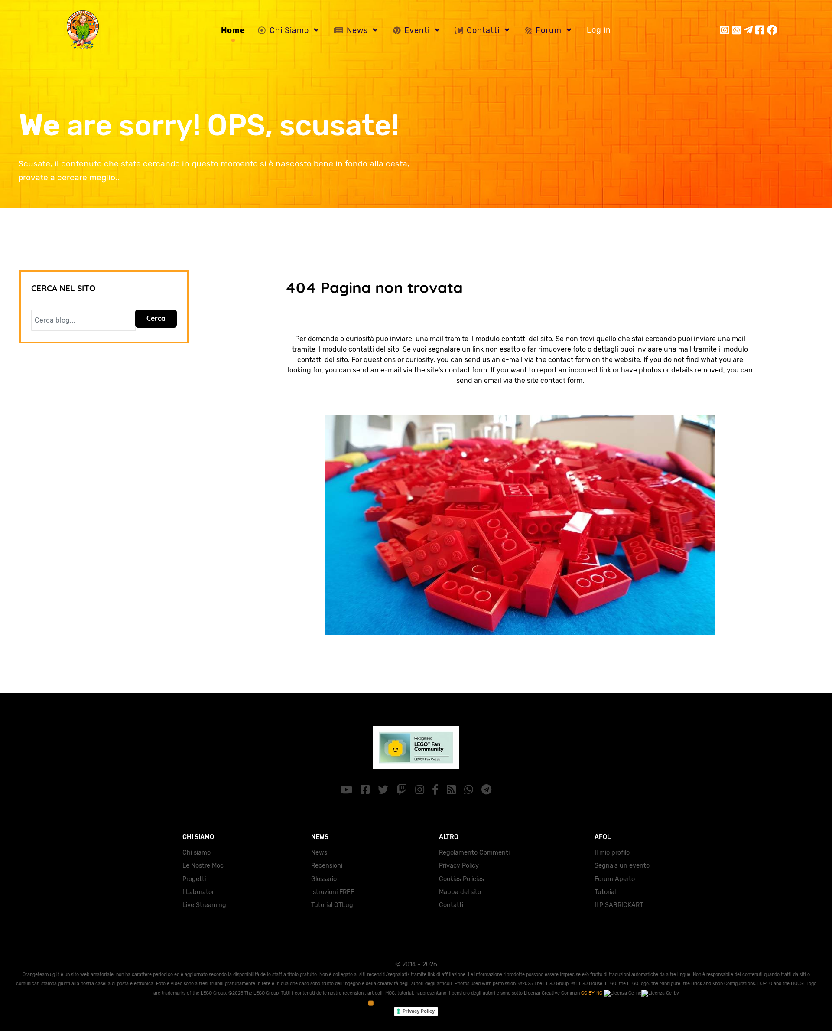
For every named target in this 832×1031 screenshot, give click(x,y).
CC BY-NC (592, 993)
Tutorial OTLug (332, 905)
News (319, 852)
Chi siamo (196, 852)
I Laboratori (198, 892)
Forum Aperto (615, 879)
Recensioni (326, 865)
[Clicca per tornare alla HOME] (520, 524)
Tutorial (605, 892)
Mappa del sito (460, 892)
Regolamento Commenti (474, 852)
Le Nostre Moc (203, 865)
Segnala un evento (622, 865)
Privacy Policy (459, 865)
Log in (599, 30)
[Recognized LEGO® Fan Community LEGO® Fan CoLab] (416, 747)
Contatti (451, 905)
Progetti (194, 879)
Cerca (156, 318)
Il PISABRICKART (619, 905)
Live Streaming (204, 905)
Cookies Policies (461, 879)
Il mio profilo (612, 852)
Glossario (324, 879)
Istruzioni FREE (332, 892)
